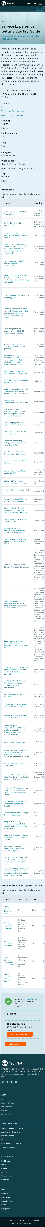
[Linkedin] (7, 1082)
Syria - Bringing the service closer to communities (14, 424)
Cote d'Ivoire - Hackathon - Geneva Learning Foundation (15, 453)
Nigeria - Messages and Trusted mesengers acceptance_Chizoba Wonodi (16, 235)
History (4, 1110)
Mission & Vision (7, 1103)
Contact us (5, 1114)
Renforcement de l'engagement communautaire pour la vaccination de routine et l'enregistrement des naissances (16, 753)
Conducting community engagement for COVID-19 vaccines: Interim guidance (14, 331)
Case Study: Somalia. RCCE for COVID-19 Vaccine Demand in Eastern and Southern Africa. (15, 859)
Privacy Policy (29, 1223)
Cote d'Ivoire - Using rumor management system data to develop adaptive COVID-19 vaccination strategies (15, 412)
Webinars (5, 1180)
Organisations (6, 1201)
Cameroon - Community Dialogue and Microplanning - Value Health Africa (15, 443)
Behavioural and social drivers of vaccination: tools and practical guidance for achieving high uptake (16, 278)
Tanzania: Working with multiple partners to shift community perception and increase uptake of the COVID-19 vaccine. (16, 872)
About (3, 1099)
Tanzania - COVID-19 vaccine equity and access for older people (15, 541)
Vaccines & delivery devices (12, 1128)
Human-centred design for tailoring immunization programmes (14, 263)
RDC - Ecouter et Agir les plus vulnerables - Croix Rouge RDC (15, 372)
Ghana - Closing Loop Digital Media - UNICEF (15, 472)
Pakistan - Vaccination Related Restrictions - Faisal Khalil (15, 500)
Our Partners (6, 1107)
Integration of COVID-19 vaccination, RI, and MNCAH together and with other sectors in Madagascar (16, 825)
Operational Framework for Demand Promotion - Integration (16, 566)
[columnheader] (16, 203)
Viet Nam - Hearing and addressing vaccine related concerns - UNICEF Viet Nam (15, 530)
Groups (4, 1168)
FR (35, 3)
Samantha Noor (31, 999)
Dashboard (5, 1161)
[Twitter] (2, 1082)
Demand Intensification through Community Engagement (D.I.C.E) (16, 803)
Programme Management (11, 1143)
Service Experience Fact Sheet (8, 943)
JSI (2, 35)
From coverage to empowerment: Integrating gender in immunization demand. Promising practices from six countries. (15, 729)
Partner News (6, 1176)
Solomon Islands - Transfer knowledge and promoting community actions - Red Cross (16, 510)
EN (28, 3)
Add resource (15, 1044)
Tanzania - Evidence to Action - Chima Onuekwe (16, 520)
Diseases (4, 1194)
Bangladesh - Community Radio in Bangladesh (16, 401)
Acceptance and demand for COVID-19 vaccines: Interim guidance (15, 346)
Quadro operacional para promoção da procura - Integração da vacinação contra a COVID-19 (16, 644)
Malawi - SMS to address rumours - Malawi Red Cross (15, 482)
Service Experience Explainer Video (8, 909)
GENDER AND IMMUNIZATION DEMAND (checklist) (15, 716)
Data (3, 1139)
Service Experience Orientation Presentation (9, 961)
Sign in (39, 8)
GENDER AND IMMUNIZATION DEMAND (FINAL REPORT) (15, 705)
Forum (3, 1165)
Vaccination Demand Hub (17, 35)
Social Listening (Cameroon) (14, 742)
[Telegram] (11, 1082)
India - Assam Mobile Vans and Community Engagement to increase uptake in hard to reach (16, 391)
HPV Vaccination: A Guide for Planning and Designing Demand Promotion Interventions (15, 684)
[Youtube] (16, 1082)
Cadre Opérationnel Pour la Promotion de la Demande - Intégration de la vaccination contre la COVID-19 (15, 604)
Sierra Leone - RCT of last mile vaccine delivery (15, 433)
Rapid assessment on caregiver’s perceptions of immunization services (16, 837)
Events (4, 1172)
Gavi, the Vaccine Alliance (12, 115)
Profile (4, 1205)
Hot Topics (5, 1197)
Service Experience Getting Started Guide (14, 224)
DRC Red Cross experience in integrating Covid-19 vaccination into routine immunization (16, 777)
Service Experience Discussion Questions (8, 925)
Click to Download (19, 1034)
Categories (5, 1209)
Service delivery (7, 1136)
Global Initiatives (8, 1147)
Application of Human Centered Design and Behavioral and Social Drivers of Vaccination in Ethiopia (16, 791)
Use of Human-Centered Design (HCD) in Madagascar (16, 814)
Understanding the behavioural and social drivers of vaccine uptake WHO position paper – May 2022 (16, 670)
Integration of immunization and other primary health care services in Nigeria (16, 848)
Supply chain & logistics (10, 1132)
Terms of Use (16, 1223)
